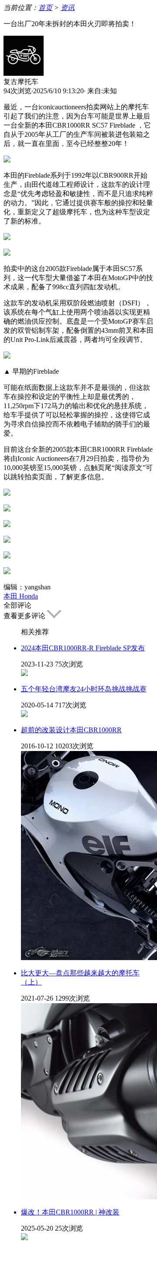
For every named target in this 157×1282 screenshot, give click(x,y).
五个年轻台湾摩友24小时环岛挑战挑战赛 (84, 689)
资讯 (68, 7)
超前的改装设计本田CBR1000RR (71, 730)
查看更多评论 (25, 615)
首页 (45, 7)
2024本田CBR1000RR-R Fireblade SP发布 (83, 648)
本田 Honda (20, 596)
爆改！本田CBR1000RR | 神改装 (70, 1212)
